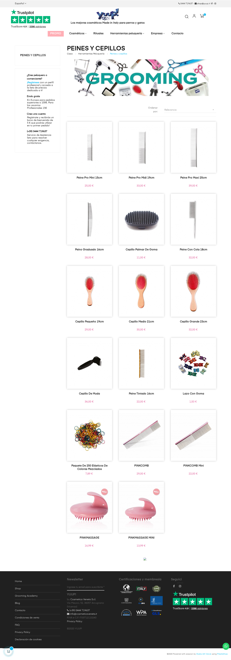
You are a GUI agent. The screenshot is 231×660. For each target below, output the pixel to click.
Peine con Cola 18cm (193, 249)
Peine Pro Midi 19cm (141, 178)
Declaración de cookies (28, 639)
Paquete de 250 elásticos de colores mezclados (89, 468)
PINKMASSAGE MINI (141, 538)
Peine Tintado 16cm (141, 393)
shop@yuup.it (203, 4)
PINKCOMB (141, 466)
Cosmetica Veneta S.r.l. (83, 599)
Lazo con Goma (193, 393)
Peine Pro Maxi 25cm (193, 178)
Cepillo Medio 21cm (141, 321)
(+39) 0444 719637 (79, 610)
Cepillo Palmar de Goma (141, 249)
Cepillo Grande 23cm (193, 321)
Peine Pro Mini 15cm (89, 178)
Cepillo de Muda (89, 393)
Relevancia (189, 109)
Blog (17, 603)
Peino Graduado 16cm (89, 249)
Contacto (20, 610)
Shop (18, 588)
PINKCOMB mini (193, 466)
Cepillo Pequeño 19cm (89, 321)
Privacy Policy (22, 632)
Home (18, 581)
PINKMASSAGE (89, 538)
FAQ (17, 625)
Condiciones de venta (27, 618)
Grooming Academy (26, 596)
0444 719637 (186, 4)
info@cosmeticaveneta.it (83, 614)
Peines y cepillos (33, 55)
